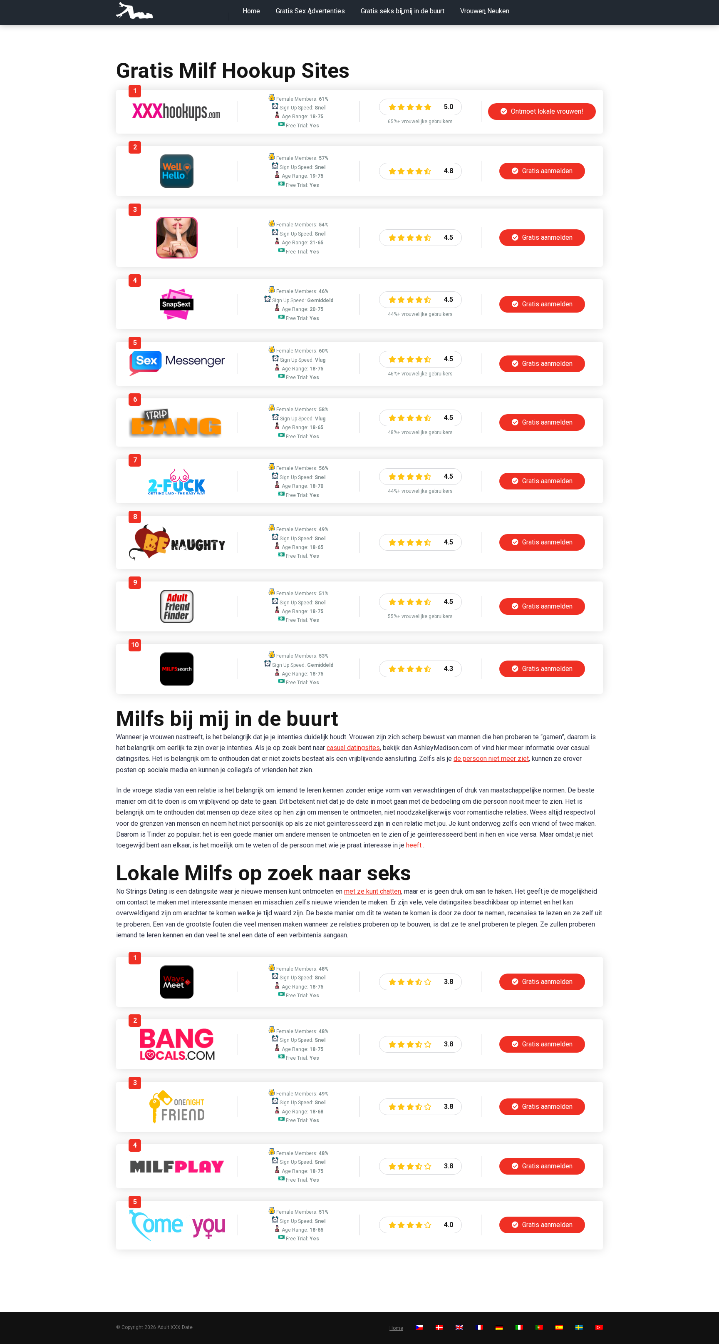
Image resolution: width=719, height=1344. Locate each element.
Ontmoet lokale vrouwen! (546, 111)
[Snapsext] (176, 319)
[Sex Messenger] (177, 374)
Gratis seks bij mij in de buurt (402, 11)
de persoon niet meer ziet (491, 759)
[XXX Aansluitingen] (177, 119)
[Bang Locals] (176, 1059)
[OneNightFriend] (176, 1121)
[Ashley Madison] (177, 256)
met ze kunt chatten (372, 891)
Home (251, 11)
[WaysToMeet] (176, 996)
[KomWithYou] (177, 1239)
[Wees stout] (177, 558)
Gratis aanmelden (547, 171)
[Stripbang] (177, 436)
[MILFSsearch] (176, 683)
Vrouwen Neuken (484, 11)
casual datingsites (353, 748)
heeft (413, 845)
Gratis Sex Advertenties (310, 11)
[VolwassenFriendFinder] (176, 621)
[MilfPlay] (177, 1172)
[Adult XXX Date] (134, 10)
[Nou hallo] (176, 185)
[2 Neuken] (177, 493)
